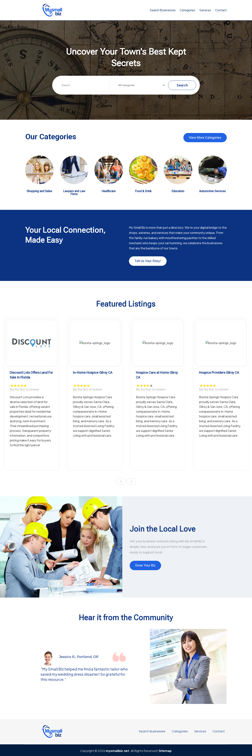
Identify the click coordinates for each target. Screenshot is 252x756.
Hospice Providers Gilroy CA (219, 372)
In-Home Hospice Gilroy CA (92, 372)
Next (131, 481)
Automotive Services (212, 191)
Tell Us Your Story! (147, 261)
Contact (221, 10)
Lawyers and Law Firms (74, 192)
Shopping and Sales (39, 191)
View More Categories (205, 137)
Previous (121, 481)
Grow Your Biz (145, 565)
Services (205, 10)
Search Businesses (163, 10)
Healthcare (109, 191)
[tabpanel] (31, 394)
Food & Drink (143, 191)
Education (178, 191)
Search (182, 85)
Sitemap (165, 751)
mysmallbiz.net (117, 751)
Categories (187, 10)
